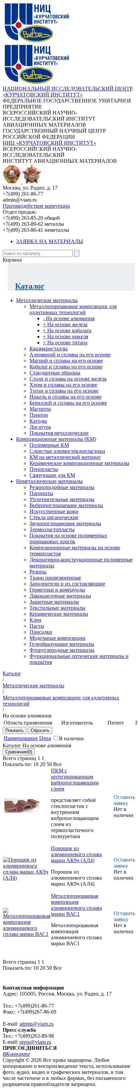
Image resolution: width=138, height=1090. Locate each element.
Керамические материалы (58, 614)
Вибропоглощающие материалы (66, 505)
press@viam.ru (35, 1042)
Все (57, 764)
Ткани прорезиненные (55, 578)
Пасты (36, 626)
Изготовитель (77, 723)
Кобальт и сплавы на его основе (65, 366)
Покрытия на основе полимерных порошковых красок (68, 538)
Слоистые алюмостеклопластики (67, 451)
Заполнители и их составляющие (67, 584)
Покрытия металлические (58, 433)
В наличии (71, 738)
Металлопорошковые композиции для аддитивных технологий (73, 309)
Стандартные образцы (54, 373)
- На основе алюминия (68, 318)
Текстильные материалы (57, 608)
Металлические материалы (47, 300)
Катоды (38, 421)
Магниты (40, 409)
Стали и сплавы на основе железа (68, 379)
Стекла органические (53, 517)
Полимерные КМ (49, 445)
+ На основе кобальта (67, 330)
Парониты (41, 493)
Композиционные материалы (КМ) (56, 439)
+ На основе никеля (65, 336)
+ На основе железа (65, 324)
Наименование (21, 738)
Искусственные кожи (53, 511)
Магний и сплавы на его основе (66, 360)
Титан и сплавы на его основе (63, 391)
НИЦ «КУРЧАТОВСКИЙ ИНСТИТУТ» (49, 143)
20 (42, 764)
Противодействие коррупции (36, 206)
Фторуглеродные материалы (61, 650)
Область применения (28, 723)
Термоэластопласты (52, 529)
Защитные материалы (54, 602)
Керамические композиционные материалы (79, 463)
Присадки (40, 632)
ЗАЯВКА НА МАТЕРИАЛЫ (49, 241)
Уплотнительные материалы (61, 499)
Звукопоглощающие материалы (65, 523)
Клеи (35, 620)
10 (36, 764)
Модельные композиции (57, 638)
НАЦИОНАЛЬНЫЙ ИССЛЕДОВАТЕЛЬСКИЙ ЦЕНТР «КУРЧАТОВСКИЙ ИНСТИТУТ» (68, 91)
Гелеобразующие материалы (61, 644)
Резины (38, 571)
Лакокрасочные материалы (60, 596)
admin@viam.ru (36, 1024)
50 (49, 764)
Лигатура (40, 427)
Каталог (30, 286)
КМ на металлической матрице (64, 457)
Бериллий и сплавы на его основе (68, 403)
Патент (116, 723)
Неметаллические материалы (49, 481)
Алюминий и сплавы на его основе (70, 354)
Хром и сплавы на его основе (63, 385)
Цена (45, 738)
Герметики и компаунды (57, 590)
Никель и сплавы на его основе (65, 397)
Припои (38, 415)
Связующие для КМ (52, 475)
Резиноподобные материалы (61, 487)
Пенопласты (43, 469)
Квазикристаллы (48, 348)
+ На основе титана (65, 342)
